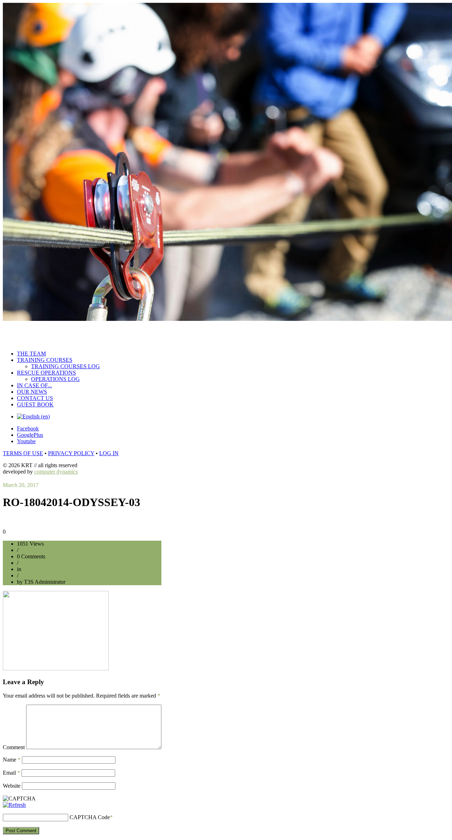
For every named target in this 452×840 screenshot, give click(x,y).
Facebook (28, 428)
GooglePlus (30, 435)
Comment (14, 747)
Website (11, 786)
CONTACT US (35, 398)
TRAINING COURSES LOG (65, 366)
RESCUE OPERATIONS (46, 373)
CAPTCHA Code (90, 817)
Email (11, 773)
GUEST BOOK (35, 404)
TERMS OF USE (23, 453)
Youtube (26, 441)
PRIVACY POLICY (71, 453)
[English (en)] (33, 416)
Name (11, 760)
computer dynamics (56, 472)
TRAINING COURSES (44, 360)
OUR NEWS (32, 392)
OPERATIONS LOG (55, 379)
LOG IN (109, 453)
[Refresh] (14, 805)
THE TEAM (31, 354)
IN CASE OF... (34, 385)
